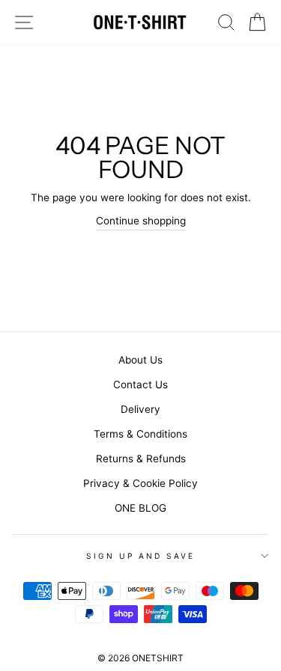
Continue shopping (141, 221)
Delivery (140, 409)
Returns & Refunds (141, 459)
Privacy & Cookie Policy (140, 483)
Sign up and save (141, 555)
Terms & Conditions (140, 434)
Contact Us (140, 384)
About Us (140, 360)
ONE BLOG (140, 508)
